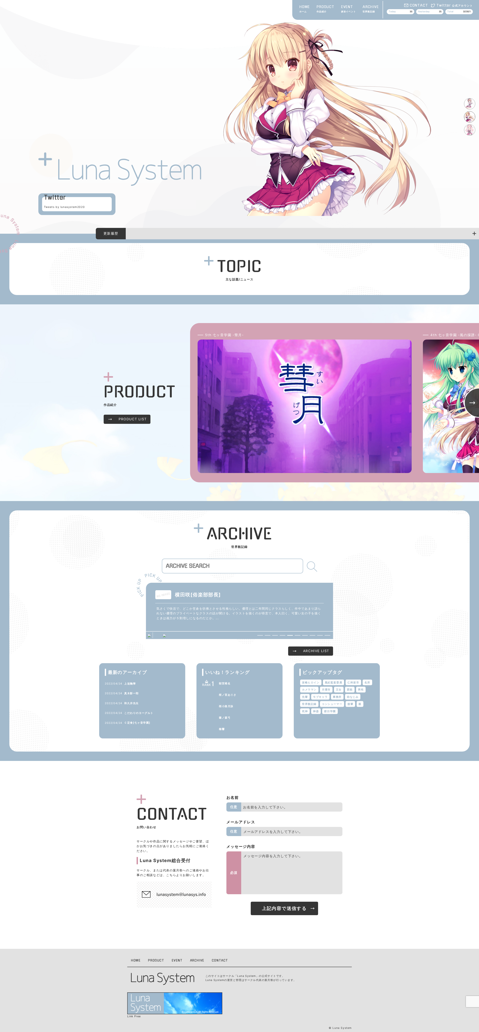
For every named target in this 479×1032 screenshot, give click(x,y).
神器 (316, 711)
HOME (304, 9)
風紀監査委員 (333, 682)
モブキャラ (320, 696)
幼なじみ (353, 696)
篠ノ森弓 (225, 717)
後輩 (350, 703)
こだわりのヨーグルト (138, 712)
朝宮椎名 (225, 683)
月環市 (326, 689)
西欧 (350, 689)
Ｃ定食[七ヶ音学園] (137, 722)
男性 (361, 689)
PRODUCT (325, 9)
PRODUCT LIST (133, 419)
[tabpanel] (327, 115)
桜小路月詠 (226, 706)
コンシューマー (332, 703)
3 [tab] (333, 219)
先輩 (305, 696)
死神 (305, 711)
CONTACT (419, 5)
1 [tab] (322, 219)
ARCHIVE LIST (316, 651)
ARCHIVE (371, 9)
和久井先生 (131, 703)
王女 (339, 689)
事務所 (337, 696)
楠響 (222, 728)
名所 (367, 682)
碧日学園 (330, 711)
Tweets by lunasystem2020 (64, 206)
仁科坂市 (353, 682)
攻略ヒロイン (311, 682)
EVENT (348, 9)
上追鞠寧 (130, 683)
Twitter (455, 5)
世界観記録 (309, 703)
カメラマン (309, 689)
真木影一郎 (131, 693)
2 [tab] (327, 219)
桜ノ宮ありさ (228, 694)
